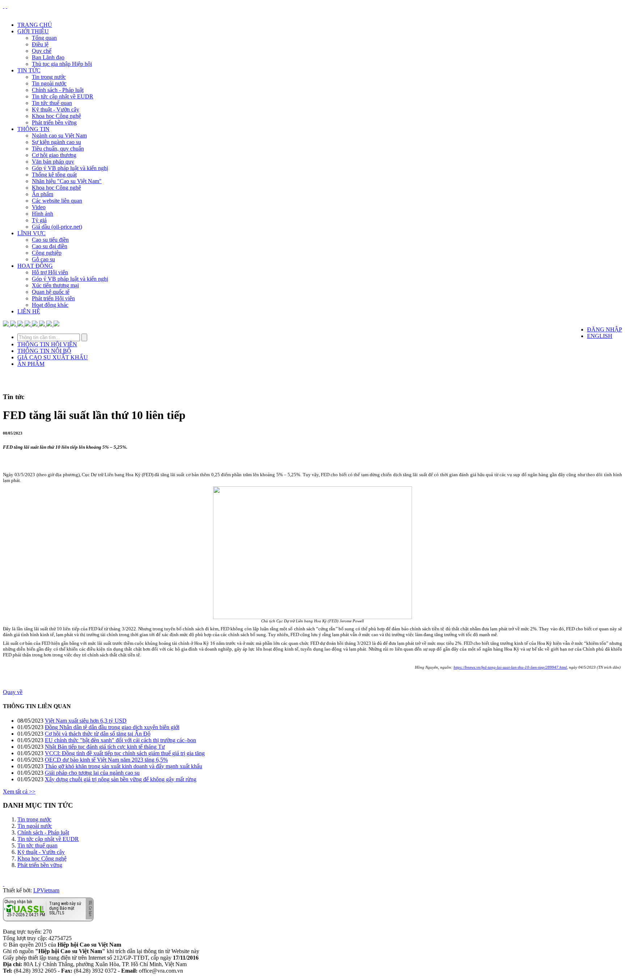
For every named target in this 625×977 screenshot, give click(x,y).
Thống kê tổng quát (54, 175)
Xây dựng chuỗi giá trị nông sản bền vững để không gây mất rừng (120, 779)
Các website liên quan (57, 201)
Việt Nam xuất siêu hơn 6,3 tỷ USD (86, 721)
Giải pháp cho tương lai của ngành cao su (92, 773)
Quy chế (41, 51)
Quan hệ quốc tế (50, 292)
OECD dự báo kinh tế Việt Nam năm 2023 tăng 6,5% (106, 760)
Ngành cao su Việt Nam (59, 135)
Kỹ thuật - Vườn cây (55, 109)
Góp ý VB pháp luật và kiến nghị (70, 168)
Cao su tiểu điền (50, 240)
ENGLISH (599, 336)
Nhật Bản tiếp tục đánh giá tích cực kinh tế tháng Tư (105, 747)
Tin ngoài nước (49, 83)
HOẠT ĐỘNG (35, 266)
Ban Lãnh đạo (48, 57)
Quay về (12, 692)
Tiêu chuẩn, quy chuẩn (58, 148)
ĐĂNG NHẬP (604, 329)
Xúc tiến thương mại (55, 285)
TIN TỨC (29, 70)
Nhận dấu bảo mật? (33, 916)
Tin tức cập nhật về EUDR (62, 96)
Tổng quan (44, 38)
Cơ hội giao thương (54, 155)
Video (39, 207)
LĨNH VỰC (31, 233)
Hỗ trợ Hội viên (50, 272)
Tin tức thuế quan (52, 103)
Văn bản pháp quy (53, 161)
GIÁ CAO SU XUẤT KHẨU (52, 357)
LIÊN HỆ (28, 311)
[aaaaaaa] (56, 324)
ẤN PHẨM (30, 364)
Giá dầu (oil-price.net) (57, 227)
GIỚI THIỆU (33, 31)
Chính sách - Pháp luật (58, 90)
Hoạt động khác (50, 305)
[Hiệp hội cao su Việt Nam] (6, 6)
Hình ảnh (42, 214)
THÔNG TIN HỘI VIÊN (47, 344)
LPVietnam (46, 890)
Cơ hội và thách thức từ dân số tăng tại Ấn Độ (97, 734)
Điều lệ (40, 44)
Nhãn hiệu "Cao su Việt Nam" (67, 181)
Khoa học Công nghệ (56, 116)
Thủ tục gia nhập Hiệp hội (62, 64)
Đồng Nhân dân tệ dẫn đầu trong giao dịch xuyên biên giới (112, 727)
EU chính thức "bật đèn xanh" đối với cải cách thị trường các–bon (120, 740)
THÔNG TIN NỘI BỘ (44, 351)
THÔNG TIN (33, 129)
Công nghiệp (46, 253)
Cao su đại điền (49, 246)
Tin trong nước (49, 77)
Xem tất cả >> (19, 791)
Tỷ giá (39, 220)
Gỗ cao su (43, 259)
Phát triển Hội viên (53, 298)
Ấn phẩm (42, 194)
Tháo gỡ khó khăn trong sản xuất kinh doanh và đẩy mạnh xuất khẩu (123, 766)
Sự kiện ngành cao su (56, 142)
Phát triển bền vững (54, 122)
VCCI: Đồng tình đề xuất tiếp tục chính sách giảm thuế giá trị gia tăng (125, 753)
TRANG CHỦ (34, 25)
